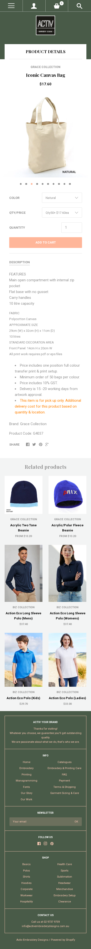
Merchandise (64, 889)
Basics (26, 864)
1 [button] (21, 184)
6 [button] (48, 184)
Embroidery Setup (64, 895)
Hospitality (26, 901)
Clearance (64, 901)
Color (14, 198)
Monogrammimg (26, 780)
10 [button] (70, 184)
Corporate (27, 889)
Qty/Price (17, 213)
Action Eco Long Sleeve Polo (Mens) (23, 615)
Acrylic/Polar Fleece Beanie (67, 527)
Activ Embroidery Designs (32, 939)
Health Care (64, 864)
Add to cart (45, 242)
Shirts (26, 876)
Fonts (26, 787)
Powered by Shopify (63, 939)
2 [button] (26, 184)
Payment (64, 780)
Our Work (26, 799)
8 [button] (59, 184)
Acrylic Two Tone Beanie (23, 527)
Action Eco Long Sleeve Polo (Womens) (67, 615)
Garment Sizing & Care (64, 793)
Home (26, 762)
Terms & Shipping (64, 787)
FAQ (64, 774)
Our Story (26, 793)
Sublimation (64, 876)
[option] (45, 135)
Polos (26, 870)
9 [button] (65, 184)
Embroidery (26, 768)
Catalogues (65, 762)
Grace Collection (45, 67)
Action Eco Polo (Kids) (23, 698)
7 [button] (54, 184)
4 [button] (37, 184)
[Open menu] (11, 6)
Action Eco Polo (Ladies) (67, 698)
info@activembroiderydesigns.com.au (45, 926)
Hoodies (26, 883)
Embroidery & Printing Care (64, 768)
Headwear (64, 883)
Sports (64, 870)
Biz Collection (23, 607)
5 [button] (43, 184)
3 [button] (32, 184)
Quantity (17, 227)
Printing (27, 774)
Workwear (26, 895)
